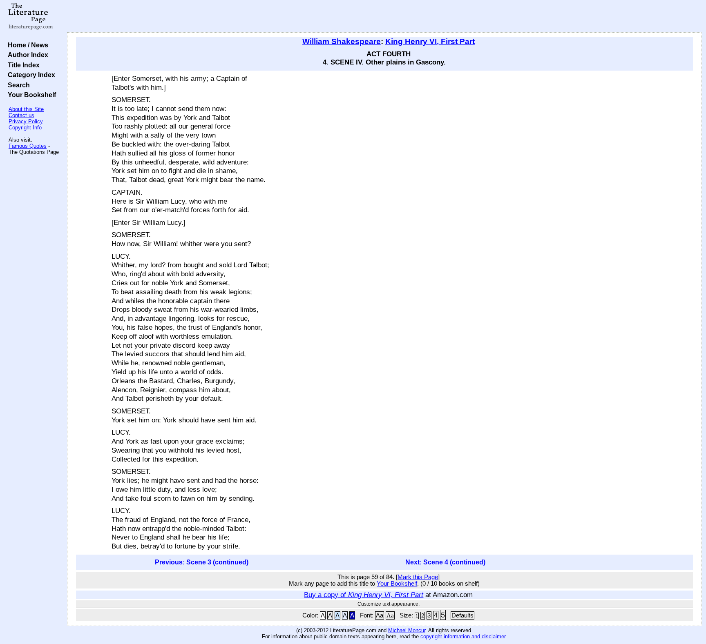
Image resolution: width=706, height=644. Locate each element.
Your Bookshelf (30, 94)
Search (17, 85)
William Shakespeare (341, 41)
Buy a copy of (363, 595)
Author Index (26, 54)
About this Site (26, 109)
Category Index (29, 74)
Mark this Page (418, 577)
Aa (379, 615)
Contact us (21, 115)
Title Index (22, 65)
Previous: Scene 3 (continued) (201, 562)
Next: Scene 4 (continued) (445, 562)
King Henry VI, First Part (430, 41)
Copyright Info (25, 127)
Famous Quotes (28, 146)
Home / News (26, 45)
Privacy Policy (26, 121)
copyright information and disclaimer (462, 636)
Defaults (462, 615)
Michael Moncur (406, 630)
